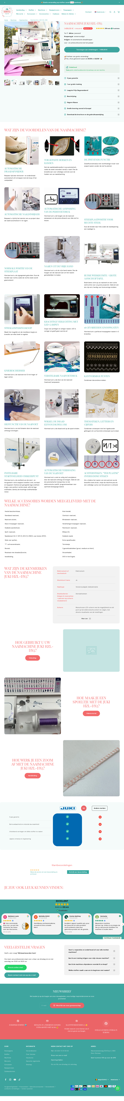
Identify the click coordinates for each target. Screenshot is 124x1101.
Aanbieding (20, 10)
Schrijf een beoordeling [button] (78, 872)
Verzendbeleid (49, 1087)
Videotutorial (91, 713)
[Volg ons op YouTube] (15, 1079)
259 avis (66, 907)
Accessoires (44, 14)
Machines (41, 10)
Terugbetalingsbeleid (11, 1087)
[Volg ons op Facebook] (5, 1079)
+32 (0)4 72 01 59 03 (61, 1051)
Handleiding (32, 776)
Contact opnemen (27, 1089)
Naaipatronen (54, 10)
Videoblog (32, 658)
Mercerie (19, 14)
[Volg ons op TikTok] (19, 1079)
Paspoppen (67, 10)
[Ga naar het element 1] (7, 82)
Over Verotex (30, 1054)
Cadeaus (56, 14)
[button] (100, 12)
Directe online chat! (15, 967)
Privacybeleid (23, 1087)
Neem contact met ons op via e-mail (22, 975)
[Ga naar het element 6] (43, 82)
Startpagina (8, 1051)
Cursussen (31, 14)
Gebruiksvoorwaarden (36, 1087)
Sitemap (29, 1065)
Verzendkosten (31, 1051)
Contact (88, 12)
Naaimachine (23, 20)
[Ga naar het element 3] (22, 83)
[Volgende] (119, 2)
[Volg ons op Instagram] (10, 1079)
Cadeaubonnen (9, 1071)
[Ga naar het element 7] (51, 83)
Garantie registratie (33, 1061)
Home (6, 20)
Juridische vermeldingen (12, 1089)
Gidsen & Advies (68, 14)
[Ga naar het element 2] (14, 82)
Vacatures (29, 1058)
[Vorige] (4, 2)
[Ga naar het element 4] (29, 83)
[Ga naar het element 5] (36, 83)
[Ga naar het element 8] (58, 83)
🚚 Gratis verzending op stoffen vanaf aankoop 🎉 (62, 2)
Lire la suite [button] (37, 932)
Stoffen (31, 10)
